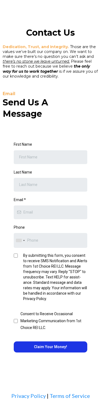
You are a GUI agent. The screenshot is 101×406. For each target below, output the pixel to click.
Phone (19, 227)
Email (20, 200)
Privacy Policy (28, 395)
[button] (96, 9)
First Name (23, 144)
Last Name (23, 172)
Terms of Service (70, 395)
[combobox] (20, 240)
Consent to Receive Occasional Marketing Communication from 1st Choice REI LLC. (50, 321)
